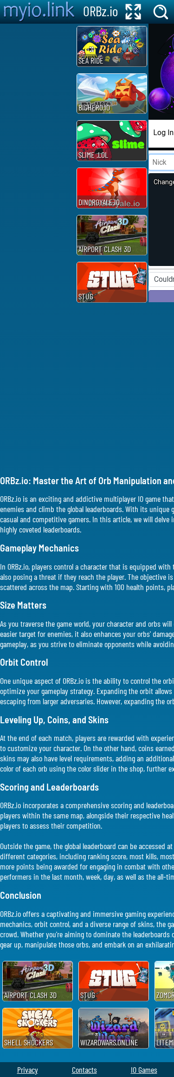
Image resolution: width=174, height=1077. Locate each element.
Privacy (27, 1069)
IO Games (144, 1069)
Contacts (84, 1069)
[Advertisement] (37, 163)
